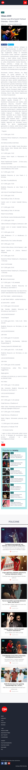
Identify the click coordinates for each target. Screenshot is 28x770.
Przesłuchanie (4, 731)
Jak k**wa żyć (4, 735)
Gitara (3, 445)
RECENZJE (3, 725)
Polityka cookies (5, 745)
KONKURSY (3, 718)
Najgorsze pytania (5, 733)
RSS (2, 749)
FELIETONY (3, 723)
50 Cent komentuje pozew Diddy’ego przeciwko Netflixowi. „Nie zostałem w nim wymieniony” (16, 496)
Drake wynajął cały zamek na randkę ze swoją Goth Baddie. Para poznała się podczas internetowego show (16, 481)
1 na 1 (2, 728)
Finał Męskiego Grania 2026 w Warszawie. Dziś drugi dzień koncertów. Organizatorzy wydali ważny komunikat (16, 465)
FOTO (2, 720)
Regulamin (3, 747)
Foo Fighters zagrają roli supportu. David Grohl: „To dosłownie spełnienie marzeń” (15, 488)
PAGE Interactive (23, 766)
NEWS (2, 716)
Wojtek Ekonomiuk (17, 24)
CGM (3, 529)
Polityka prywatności (6, 743)
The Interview (4, 737)
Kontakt (3, 741)
